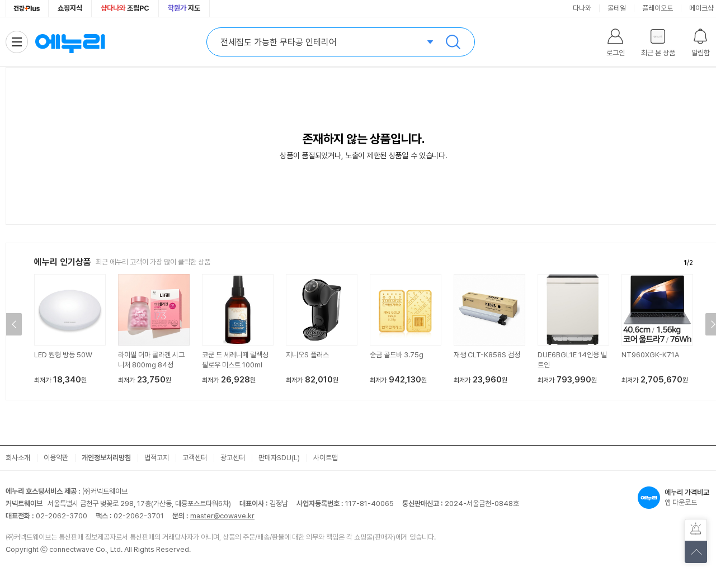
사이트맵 (325, 457)
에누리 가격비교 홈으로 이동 (70, 42)
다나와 (582, 8)
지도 (184, 8)
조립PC (125, 8)
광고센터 (232, 457)
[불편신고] (696, 530)
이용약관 (56, 457)
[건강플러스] (27, 8)
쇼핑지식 (70, 8)
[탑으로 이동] (696, 552)
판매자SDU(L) (279, 457)
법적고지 (156, 457)
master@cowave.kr (222, 516)
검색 (453, 42)
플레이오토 (657, 8)
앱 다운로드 (687, 497)
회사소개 (18, 457)
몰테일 (616, 8)
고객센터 (194, 457)
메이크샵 (701, 8)
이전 (14, 324)
